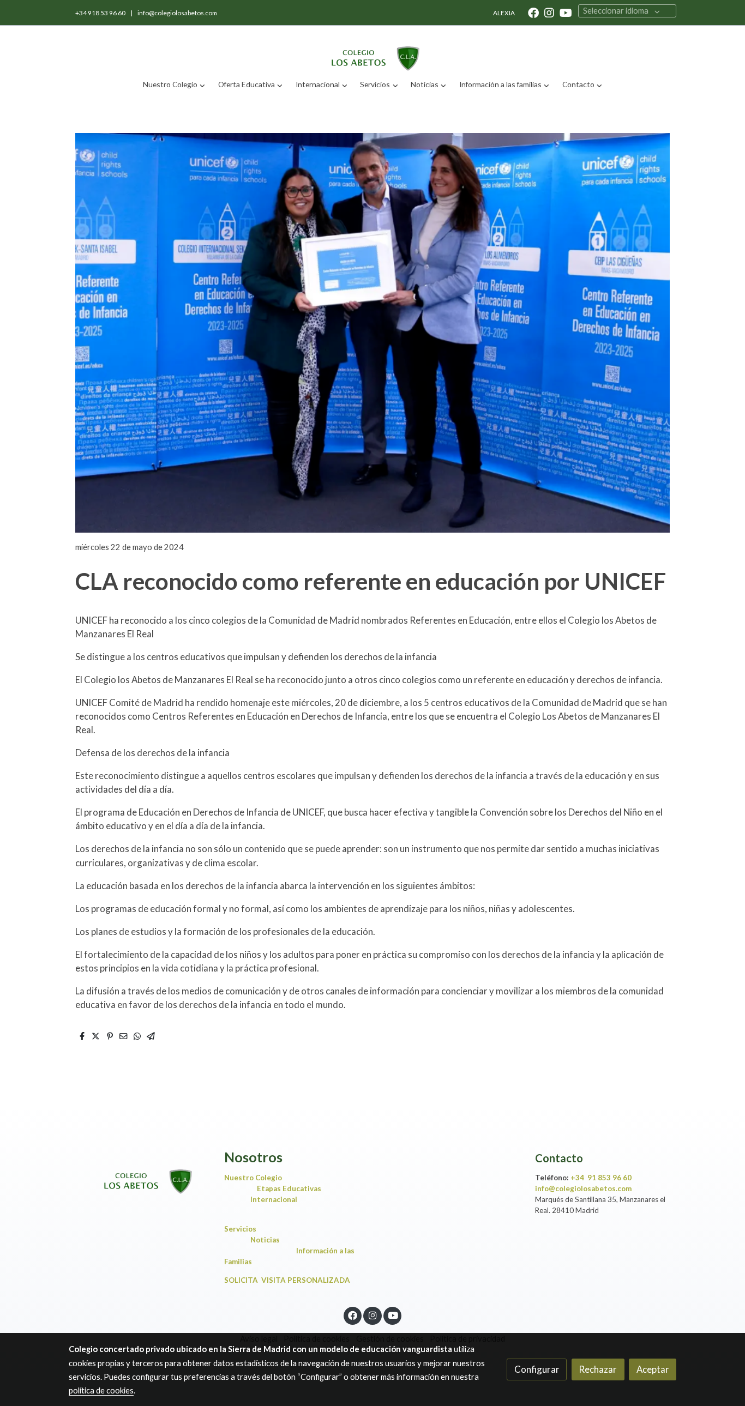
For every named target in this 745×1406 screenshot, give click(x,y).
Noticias (265, 1239)
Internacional (273, 1199)
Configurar (537, 1369)
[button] (174, 84)
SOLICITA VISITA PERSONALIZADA (287, 1280)
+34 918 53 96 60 (101, 13)
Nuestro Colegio (253, 1177)
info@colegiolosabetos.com (177, 13)
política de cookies (101, 1390)
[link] (372, 49)
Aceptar (652, 1369)
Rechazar (598, 1369)
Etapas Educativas (289, 1188)
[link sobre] (139, 1172)
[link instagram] (549, 12)
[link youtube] (566, 12)
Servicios (242, 1228)
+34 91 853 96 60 (601, 1177)
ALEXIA (504, 13)
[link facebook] (533, 12)
